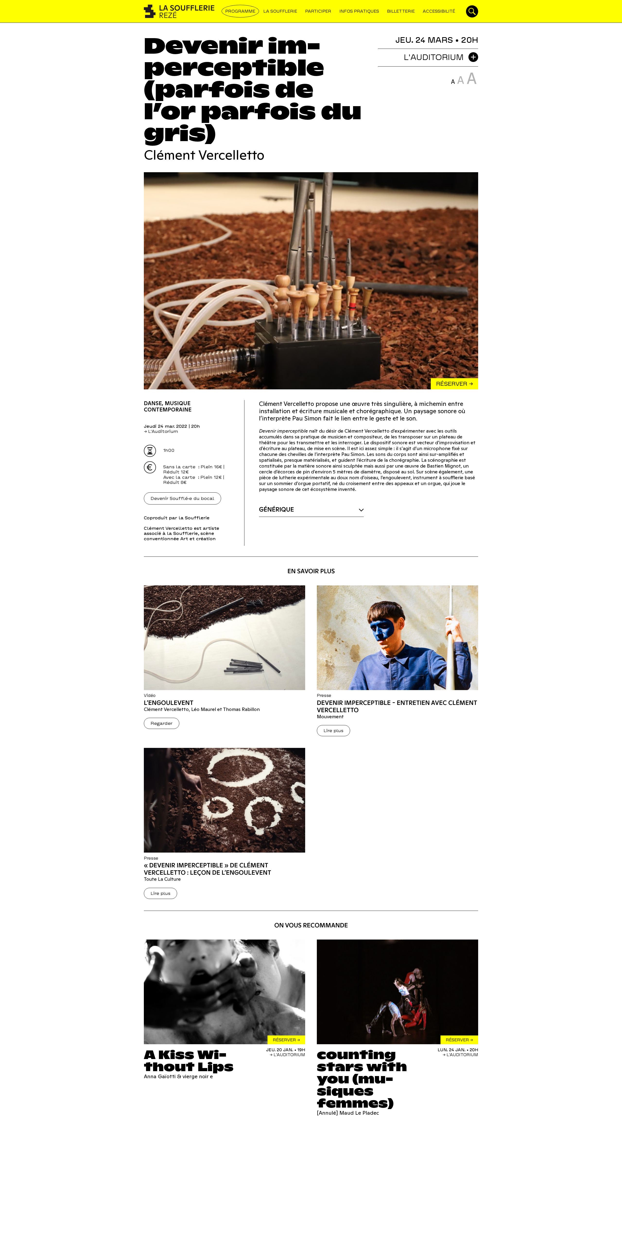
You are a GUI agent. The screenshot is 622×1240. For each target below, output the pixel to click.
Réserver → (454, 383)
